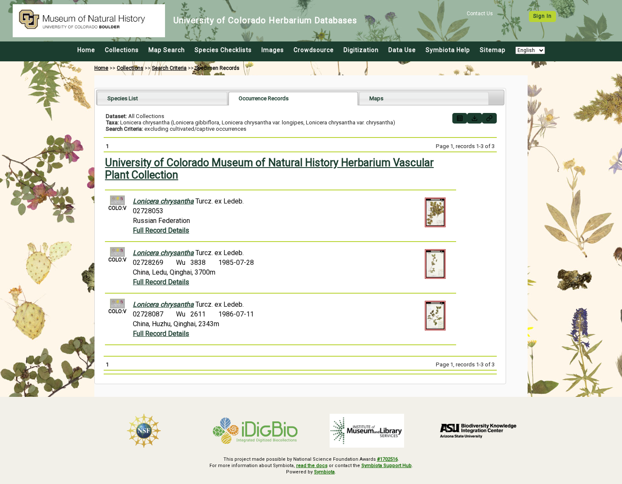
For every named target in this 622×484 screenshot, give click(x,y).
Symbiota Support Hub (386, 465)
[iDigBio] (255, 431)
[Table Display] (459, 118)
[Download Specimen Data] (474, 118)
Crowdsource (314, 50)
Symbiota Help (448, 50)
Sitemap (493, 50)
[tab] (162, 98)
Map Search (167, 50)
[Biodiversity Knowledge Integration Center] (478, 431)
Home (86, 50)
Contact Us (480, 13)
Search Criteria (169, 68)
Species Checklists (223, 50)
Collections (122, 50)
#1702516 (387, 459)
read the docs (312, 465)
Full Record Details (161, 230)
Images (272, 50)
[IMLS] (366, 431)
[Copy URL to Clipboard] (489, 118)
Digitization (361, 50)
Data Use (402, 50)
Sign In (542, 16)
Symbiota (324, 472)
